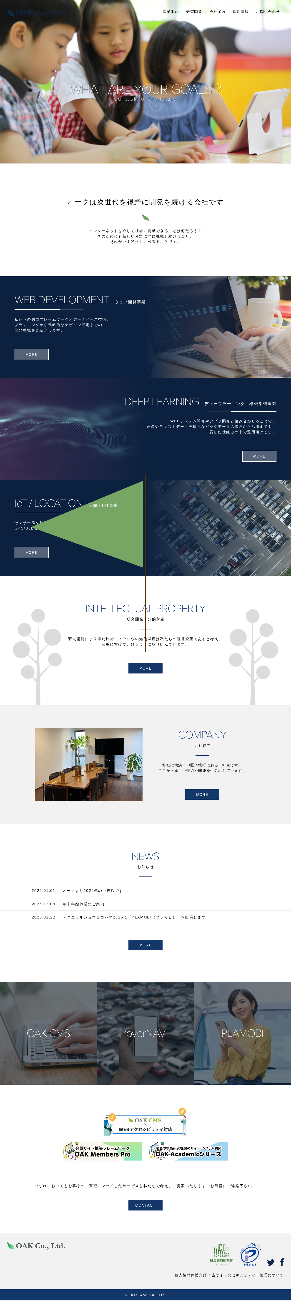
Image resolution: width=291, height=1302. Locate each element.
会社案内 (218, 12)
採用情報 (241, 12)
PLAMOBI (242, 1061)
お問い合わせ (268, 12)
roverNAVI (145, 1061)
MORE (145, 668)
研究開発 (194, 12)
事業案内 (171, 12)
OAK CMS (48, 1061)
